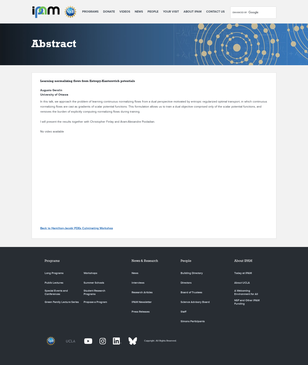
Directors (186, 282)
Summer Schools (94, 282)
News (139, 11)
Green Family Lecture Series (62, 302)
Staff (183, 311)
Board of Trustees (191, 292)
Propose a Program (95, 302)
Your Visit (171, 11)
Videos (124, 11)
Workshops (90, 273)
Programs (90, 11)
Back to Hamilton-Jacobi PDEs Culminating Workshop (76, 228)
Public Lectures (54, 282)
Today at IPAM (243, 273)
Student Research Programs (94, 292)
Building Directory (192, 273)
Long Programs (54, 273)
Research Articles (142, 292)
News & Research (145, 261)
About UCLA (242, 282)
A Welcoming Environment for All (246, 292)
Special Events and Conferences (56, 292)
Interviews (138, 282)
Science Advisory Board (195, 302)
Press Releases (141, 311)
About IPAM (193, 11)
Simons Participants (193, 321)
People (153, 11)
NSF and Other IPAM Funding (247, 302)
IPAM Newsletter (142, 302)
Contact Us (215, 11)
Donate (109, 11)
